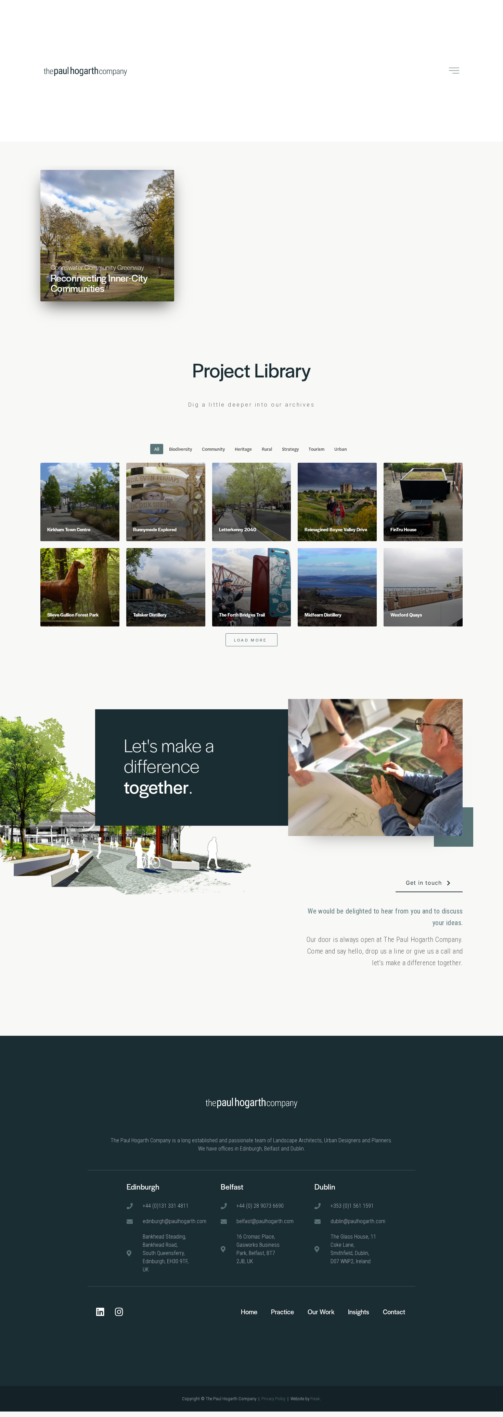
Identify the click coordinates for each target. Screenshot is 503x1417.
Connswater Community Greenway (97, 267)
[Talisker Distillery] (165, 587)
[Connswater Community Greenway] (107, 235)
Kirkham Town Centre (68, 529)
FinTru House (403, 529)
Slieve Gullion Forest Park (73, 614)
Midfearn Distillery (323, 614)
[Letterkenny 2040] (251, 502)
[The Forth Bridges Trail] (251, 587)
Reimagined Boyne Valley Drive (336, 529)
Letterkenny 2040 (237, 529)
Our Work (321, 1311)
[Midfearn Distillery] (337, 587)
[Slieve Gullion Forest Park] (79, 587)
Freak (315, 1398)
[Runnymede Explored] (165, 502)
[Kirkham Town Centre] (79, 502)
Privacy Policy (273, 1398)
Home (249, 1311)
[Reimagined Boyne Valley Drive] (337, 502)
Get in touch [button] (424, 882)
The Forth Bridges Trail (242, 614)
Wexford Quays (406, 614)
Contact (394, 1311)
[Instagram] (119, 1311)
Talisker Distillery (150, 614)
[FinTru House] (423, 502)
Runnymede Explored (155, 529)
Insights (358, 1311)
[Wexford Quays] (423, 587)
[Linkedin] (100, 1311)
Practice (282, 1311)
